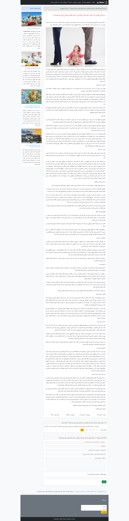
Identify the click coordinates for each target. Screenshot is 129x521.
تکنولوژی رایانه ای (86, 2)
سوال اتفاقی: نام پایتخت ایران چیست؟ (96, 474)
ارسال (104, 482)
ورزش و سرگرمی (77, 2)
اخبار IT (70, 2)
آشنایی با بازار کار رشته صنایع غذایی (33, 68)
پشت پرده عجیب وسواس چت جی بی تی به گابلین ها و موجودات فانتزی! (32, 106)
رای (82, 430)
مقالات (93, 2)
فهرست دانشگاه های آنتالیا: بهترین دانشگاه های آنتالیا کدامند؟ (33, 146)
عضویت (104, 512)
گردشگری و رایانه (55, 2)
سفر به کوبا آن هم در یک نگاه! (34, 28)
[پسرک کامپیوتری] (102, 2)
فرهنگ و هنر (63, 2)
